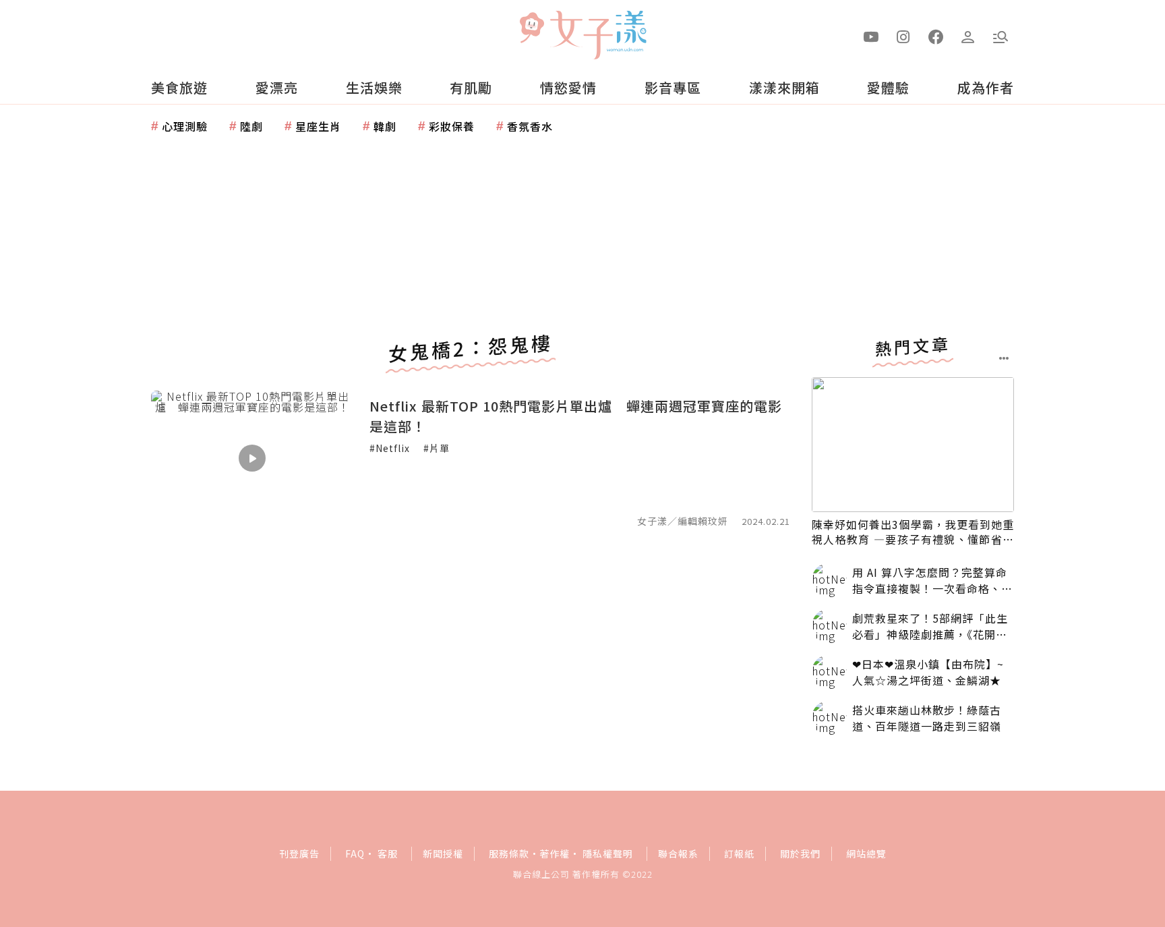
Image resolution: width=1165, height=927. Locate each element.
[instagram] (903, 35)
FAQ (355, 853)
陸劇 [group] (251, 126)
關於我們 (800, 853)
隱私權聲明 (607, 853)
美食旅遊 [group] (179, 87)
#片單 (436, 448)
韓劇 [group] (385, 126)
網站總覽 (866, 853)
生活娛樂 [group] (374, 87)
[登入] (968, 35)
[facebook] (935, 35)
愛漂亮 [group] (277, 87)
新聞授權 (443, 853)
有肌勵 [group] (471, 87)
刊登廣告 (299, 853)
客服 (388, 853)
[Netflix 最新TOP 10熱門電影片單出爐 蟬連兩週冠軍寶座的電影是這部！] (252, 458)
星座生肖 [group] (318, 126)
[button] (1000, 35)
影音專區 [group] (673, 87)
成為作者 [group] (985, 87)
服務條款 (509, 853)
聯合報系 (678, 853)
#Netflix (389, 448)
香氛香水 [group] (530, 126)
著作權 (554, 853)
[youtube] (871, 35)
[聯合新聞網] (531, 29)
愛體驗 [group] (888, 87)
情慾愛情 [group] (568, 87)
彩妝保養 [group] (452, 126)
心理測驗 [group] (185, 126)
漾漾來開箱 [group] (784, 87)
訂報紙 (739, 853)
